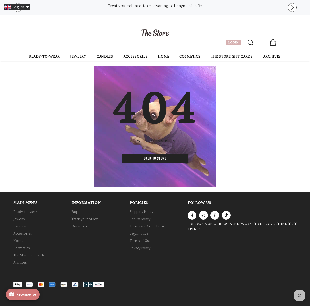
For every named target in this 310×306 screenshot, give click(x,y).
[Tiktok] (226, 215)
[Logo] (155, 33)
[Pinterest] (214, 215)
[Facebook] (192, 215)
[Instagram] (203, 215)
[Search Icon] (250, 42)
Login (261, 43)
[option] (155, 5)
